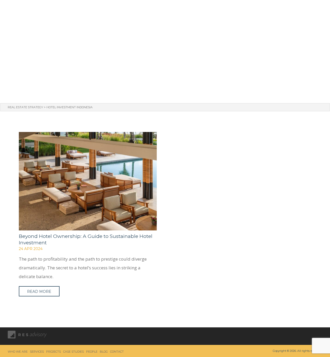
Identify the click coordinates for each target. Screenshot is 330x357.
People (266, 11)
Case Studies (236, 11)
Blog (288, 11)
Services (175, 11)
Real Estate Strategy (25, 107)
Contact (312, 11)
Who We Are (144, 11)
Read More (39, 291)
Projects (203, 11)
